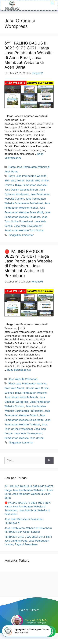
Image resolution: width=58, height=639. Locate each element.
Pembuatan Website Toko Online (24, 230)
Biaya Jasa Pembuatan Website (27, 175)
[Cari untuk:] (24, 460)
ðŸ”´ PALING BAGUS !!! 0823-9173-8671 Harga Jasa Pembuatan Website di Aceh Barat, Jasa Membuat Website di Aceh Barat (28, 55)
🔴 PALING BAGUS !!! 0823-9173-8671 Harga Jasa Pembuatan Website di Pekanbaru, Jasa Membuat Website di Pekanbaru (28, 263)
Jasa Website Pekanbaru (23, 379)
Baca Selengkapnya (19, 369)
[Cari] (49, 460)
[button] (52, 3)
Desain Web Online (37, 180)
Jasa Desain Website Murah (21, 189)
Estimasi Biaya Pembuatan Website (25, 185)
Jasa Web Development (28, 225)
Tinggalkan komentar (21, 235)
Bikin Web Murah (14, 180)
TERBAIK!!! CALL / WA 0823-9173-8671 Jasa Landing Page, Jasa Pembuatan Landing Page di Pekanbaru (28, 540)
